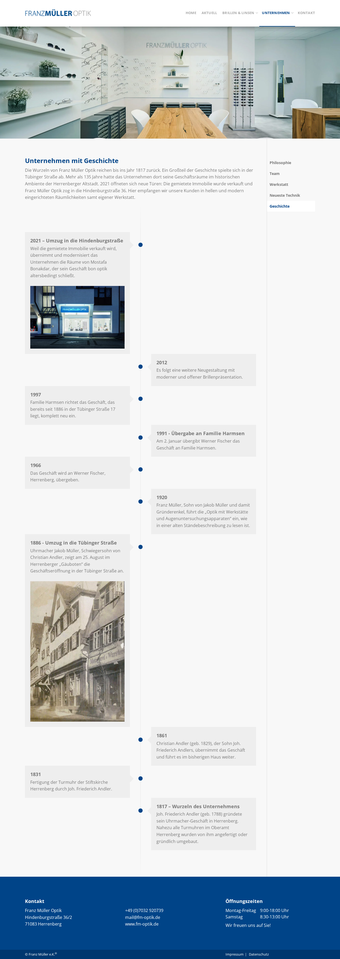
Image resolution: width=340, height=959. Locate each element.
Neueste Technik (285, 195)
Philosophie (280, 162)
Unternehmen (276, 12)
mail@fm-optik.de (142, 917)
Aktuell (209, 12)
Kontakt (306, 12)
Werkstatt (279, 184)
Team (275, 173)
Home (191, 12)
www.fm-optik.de (142, 924)
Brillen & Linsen (238, 12)
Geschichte (280, 206)
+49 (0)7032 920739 (144, 910)
